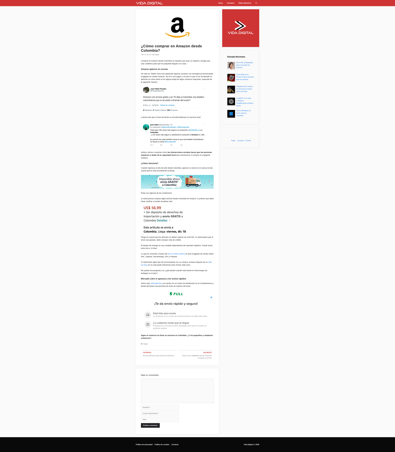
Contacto (230, 3)
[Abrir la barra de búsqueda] (256, 3)
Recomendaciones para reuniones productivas (158, 355)
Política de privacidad (144, 444)
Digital (145, 344)
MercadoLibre (156, 283)
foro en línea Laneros (176, 254)
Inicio (220, 3)
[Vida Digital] (149, 3)
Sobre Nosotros (244, 3)
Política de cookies (162, 444)
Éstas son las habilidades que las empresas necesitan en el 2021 (197, 357)
